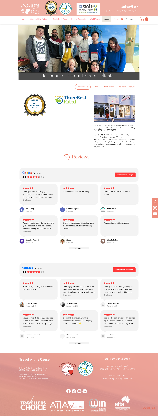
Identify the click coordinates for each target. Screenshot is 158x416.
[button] (129, 6)
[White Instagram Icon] (155, 208)
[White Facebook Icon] (155, 202)
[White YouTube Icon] (155, 213)
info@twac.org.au (129, 11)
